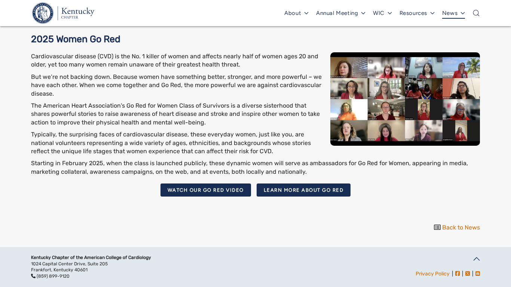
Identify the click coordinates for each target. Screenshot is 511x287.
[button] (476, 13)
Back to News (461, 227)
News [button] (450, 13)
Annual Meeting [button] (337, 13)
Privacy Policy (433, 274)
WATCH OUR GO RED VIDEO (206, 190)
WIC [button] (379, 13)
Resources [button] (413, 13)
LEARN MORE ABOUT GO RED (304, 190)
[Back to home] (63, 13)
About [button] (292, 13)
